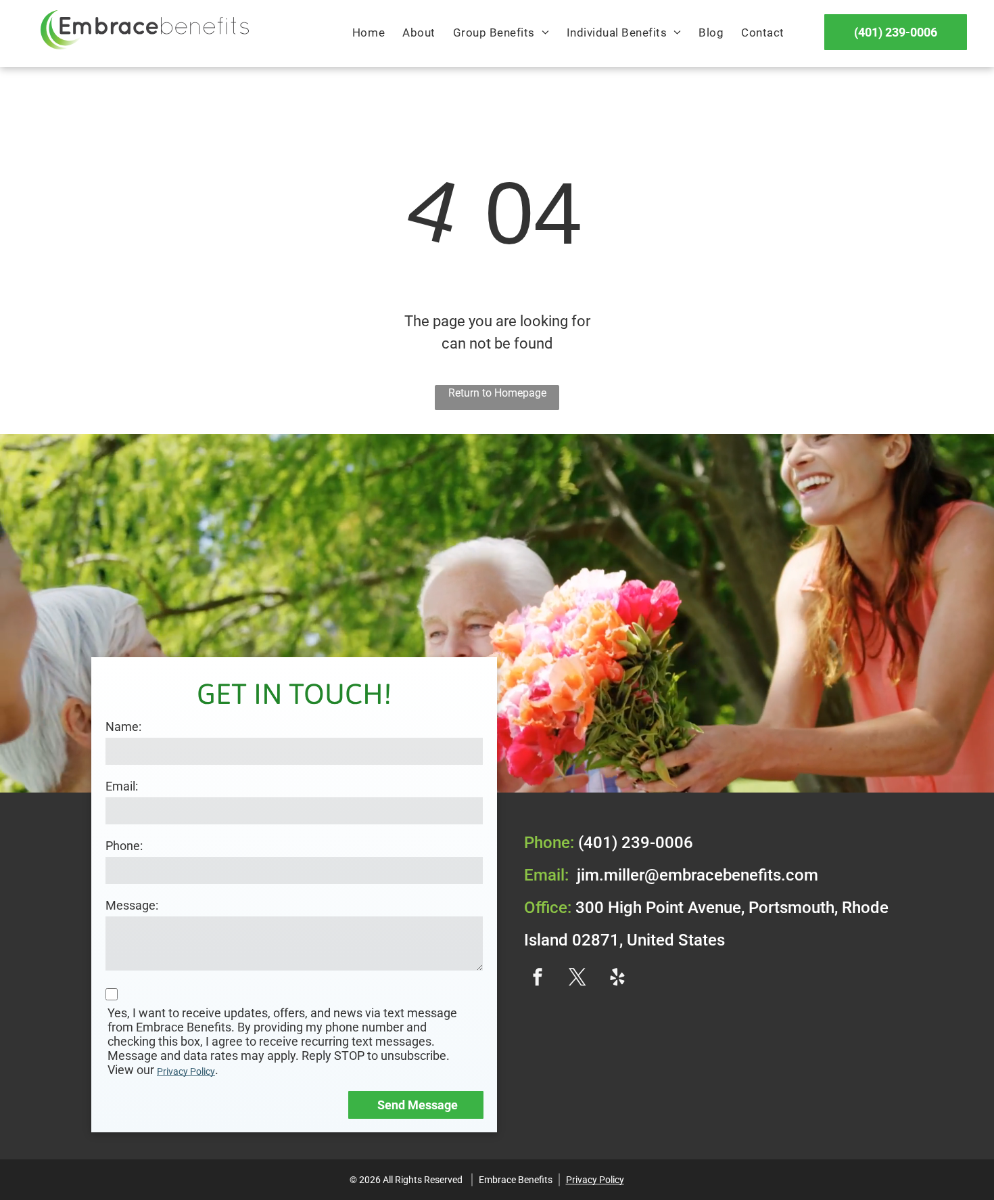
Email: (121, 786)
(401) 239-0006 (635, 842)
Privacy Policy (186, 1071)
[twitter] (577, 978)
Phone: (124, 846)
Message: (131, 905)
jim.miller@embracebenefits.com (697, 875)
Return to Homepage (497, 392)
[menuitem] (369, 33)
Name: (123, 726)
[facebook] (537, 978)
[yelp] (617, 978)
